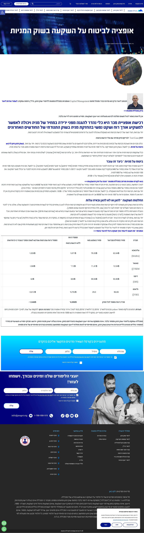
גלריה (81, 460)
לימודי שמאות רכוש (27, 10)
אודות (130, 4)
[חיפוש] (32, 3)
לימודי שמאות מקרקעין (103, 10)
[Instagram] (67, 416)
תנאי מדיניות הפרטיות (82, 357)
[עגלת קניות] (70, 3)
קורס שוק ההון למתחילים (122, 443)
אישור (105, 525)
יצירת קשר (79, 453)
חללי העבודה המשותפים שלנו (74, 464)
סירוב (117, 525)
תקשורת (80, 457)
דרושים (80, 450)
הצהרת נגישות (78, 439)
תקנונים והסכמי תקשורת (75, 436)
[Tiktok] (62, 416)
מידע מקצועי (139, 4)
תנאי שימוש (79, 446)
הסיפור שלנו (102, 439)
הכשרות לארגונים (96, 4)
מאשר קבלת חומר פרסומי (70, 362)
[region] (118, 519)
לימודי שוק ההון (118, 10)
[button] (2, 12)
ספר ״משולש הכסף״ (82, 4)
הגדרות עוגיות (130, 525)
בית (133, 43)
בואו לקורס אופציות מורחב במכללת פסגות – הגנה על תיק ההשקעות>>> (114, 181)
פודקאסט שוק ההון (119, 4)
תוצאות (108, 4)
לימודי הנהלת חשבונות (11, 10)
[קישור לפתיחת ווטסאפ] (4, 523)
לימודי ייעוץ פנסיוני (68, 10)
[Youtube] (72, 416)
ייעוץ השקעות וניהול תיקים (85, 10)
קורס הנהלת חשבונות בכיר (122, 457)
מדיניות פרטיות (78, 443)
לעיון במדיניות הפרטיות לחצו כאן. (120, 520)
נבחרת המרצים (101, 436)
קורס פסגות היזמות (124, 453)
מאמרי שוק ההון (127, 43)
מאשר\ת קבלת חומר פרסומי (66, 401)
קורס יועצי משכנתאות (52, 10)
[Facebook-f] (76, 416)
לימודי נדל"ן (39, 10)
